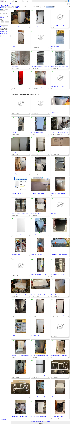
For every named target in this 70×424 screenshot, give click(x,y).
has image (3, 10)
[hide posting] (29, 27)
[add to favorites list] (12, 27)
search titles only (4, 9)
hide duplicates (4, 13)
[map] (19, 7)
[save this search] (68, 4)
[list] (12, 7)
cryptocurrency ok (4, 29)
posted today (3, 11)
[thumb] (14, 7)
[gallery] (17, 7)
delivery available (4, 28)
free (2, 20)
